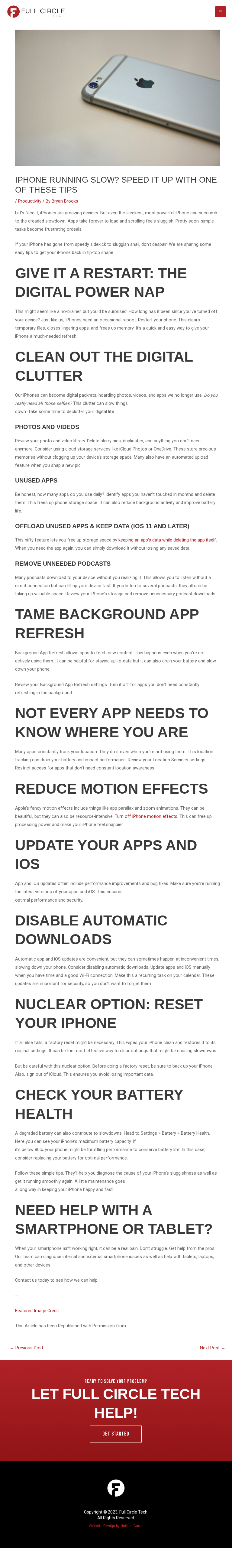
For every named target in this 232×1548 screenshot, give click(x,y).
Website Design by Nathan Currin (116, 1526)
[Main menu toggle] (220, 11)
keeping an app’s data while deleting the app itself (167, 540)
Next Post (212, 1348)
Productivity (29, 201)
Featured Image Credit (37, 1310)
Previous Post (26, 1348)
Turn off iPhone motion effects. (146, 816)
